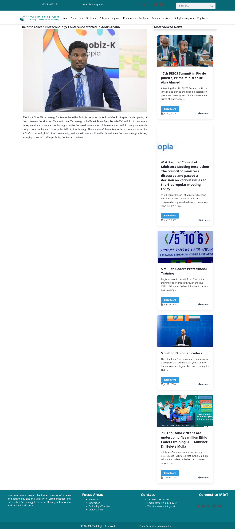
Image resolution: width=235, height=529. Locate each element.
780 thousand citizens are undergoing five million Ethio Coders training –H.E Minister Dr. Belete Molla (184, 440)
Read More (170, 108)
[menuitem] (64, 18)
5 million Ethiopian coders (181, 353)
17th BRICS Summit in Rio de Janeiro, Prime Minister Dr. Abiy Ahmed (183, 77)
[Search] (211, 6)
